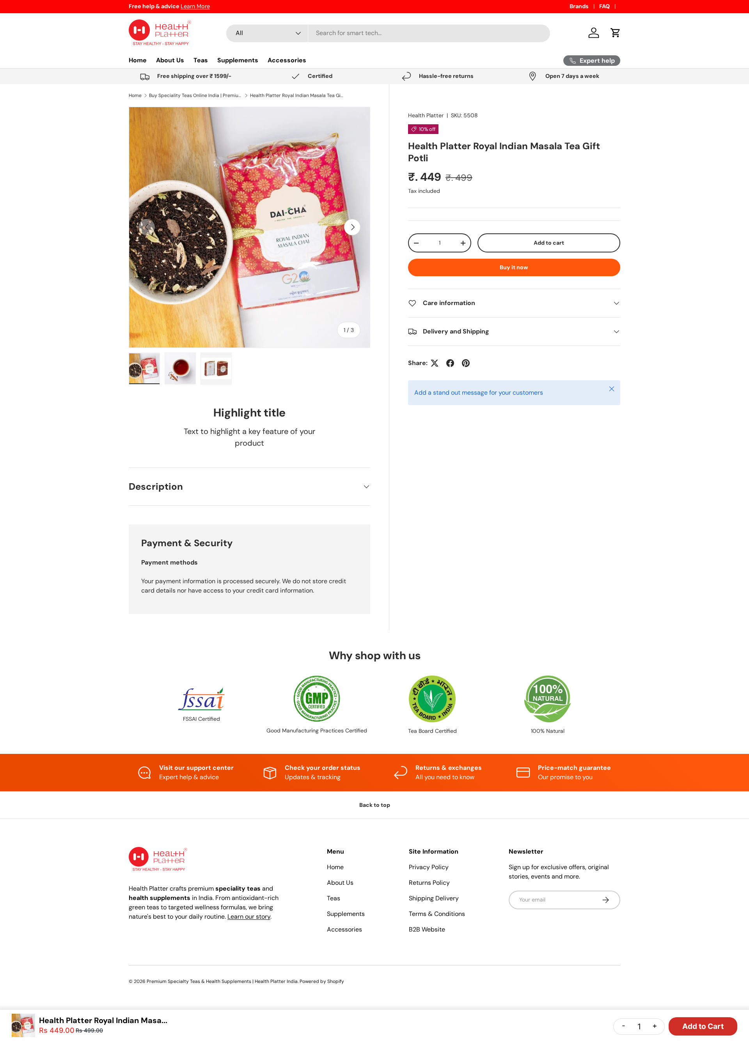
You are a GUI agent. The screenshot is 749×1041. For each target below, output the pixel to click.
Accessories (287, 60)
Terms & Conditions (437, 914)
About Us (170, 60)
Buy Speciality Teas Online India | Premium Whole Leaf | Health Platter (196, 95)
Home (138, 60)
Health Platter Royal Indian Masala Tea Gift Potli (297, 95)
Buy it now (514, 267)
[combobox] (388, 33)
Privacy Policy (429, 867)
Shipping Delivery (434, 898)
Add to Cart (703, 1026)
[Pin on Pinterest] (466, 363)
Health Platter (426, 115)
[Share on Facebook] (450, 363)
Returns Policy (429, 883)
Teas (200, 60)
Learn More (195, 6)
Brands (579, 6)
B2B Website (427, 929)
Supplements (237, 60)
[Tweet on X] (434, 363)
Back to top (374, 804)
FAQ (604, 6)
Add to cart (549, 242)
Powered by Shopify (322, 981)
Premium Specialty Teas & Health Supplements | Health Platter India (222, 981)
